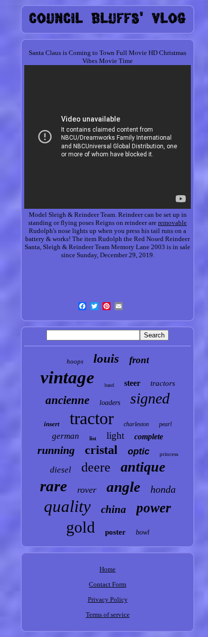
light (115, 435)
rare (53, 486)
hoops (75, 361)
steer (132, 383)
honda (163, 489)
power (153, 507)
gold (80, 527)
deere (96, 467)
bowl (142, 532)
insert (52, 424)
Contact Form (107, 584)
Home (107, 569)
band (109, 385)
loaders (109, 403)
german (65, 436)
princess (169, 454)
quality (67, 506)
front (139, 360)
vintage (67, 377)
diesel (60, 470)
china (113, 509)
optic (138, 451)
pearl (165, 424)
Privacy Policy (108, 599)
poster (115, 532)
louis (106, 358)
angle (123, 487)
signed (150, 398)
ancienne (67, 400)
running (56, 450)
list (92, 438)
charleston (136, 424)
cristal (101, 449)
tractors (162, 383)
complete (148, 436)
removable (172, 222)
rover (86, 490)
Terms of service (108, 614)
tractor (92, 418)
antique (143, 467)
